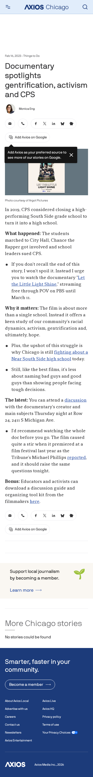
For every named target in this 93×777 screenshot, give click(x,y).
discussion (75, 400)
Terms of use (50, 724)
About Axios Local (17, 700)
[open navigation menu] (8, 7)
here (34, 501)
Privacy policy (51, 716)
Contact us (12, 724)
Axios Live (49, 700)
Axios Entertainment (18, 740)
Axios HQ (48, 708)
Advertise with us (16, 708)
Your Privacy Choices (56, 732)
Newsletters (13, 732)
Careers (10, 716)
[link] (10, 124)
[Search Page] (85, 7)
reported (76, 457)
